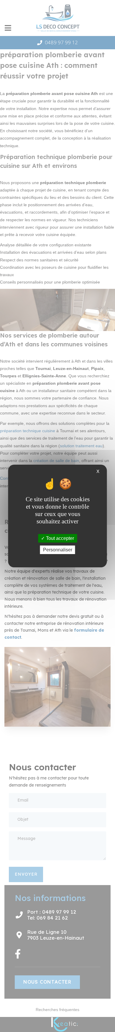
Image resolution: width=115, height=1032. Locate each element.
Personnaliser (57, 549)
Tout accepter (59, 538)
